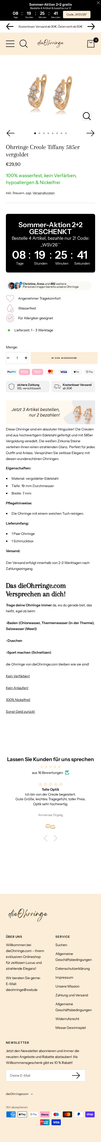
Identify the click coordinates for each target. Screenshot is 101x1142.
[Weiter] (91, 133)
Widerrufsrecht (67, 1019)
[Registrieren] (76, 1075)
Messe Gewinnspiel (70, 1027)
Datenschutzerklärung (72, 968)
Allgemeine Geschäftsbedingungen (73, 957)
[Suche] (23, 43)
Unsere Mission (67, 986)
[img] (50, 767)
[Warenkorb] (91, 43)
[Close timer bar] (98, 2)
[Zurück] (10, 133)
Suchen (61, 945)
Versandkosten (44, 193)
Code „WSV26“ (76, 14)
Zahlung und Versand (71, 995)
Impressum (64, 977)
